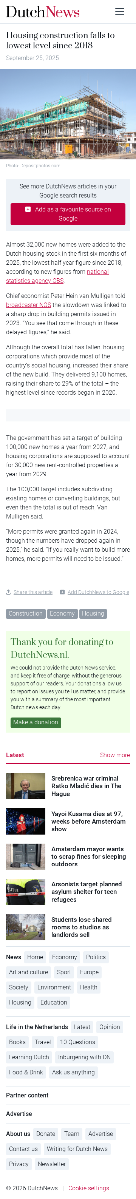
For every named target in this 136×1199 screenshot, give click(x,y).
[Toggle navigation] (120, 11)
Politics (96, 957)
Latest (15, 755)
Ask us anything (73, 1072)
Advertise (100, 1133)
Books (17, 1042)
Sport (64, 972)
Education (53, 1002)
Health (88, 987)
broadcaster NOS (28, 305)
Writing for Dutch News (77, 1149)
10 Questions (77, 1042)
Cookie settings (88, 1188)
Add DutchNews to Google (98, 592)
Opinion (109, 1027)
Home (35, 957)
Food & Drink (26, 1072)
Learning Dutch (29, 1057)
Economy (62, 613)
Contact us (23, 1149)
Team (71, 1133)
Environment (54, 987)
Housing (93, 613)
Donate (45, 1133)
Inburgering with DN (84, 1057)
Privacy (19, 1164)
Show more (115, 755)
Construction (26, 613)
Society (18, 987)
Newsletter (52, 1164)
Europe (89, 972)
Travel (43, 1042)
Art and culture (28, 972)
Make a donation (35, 722)
